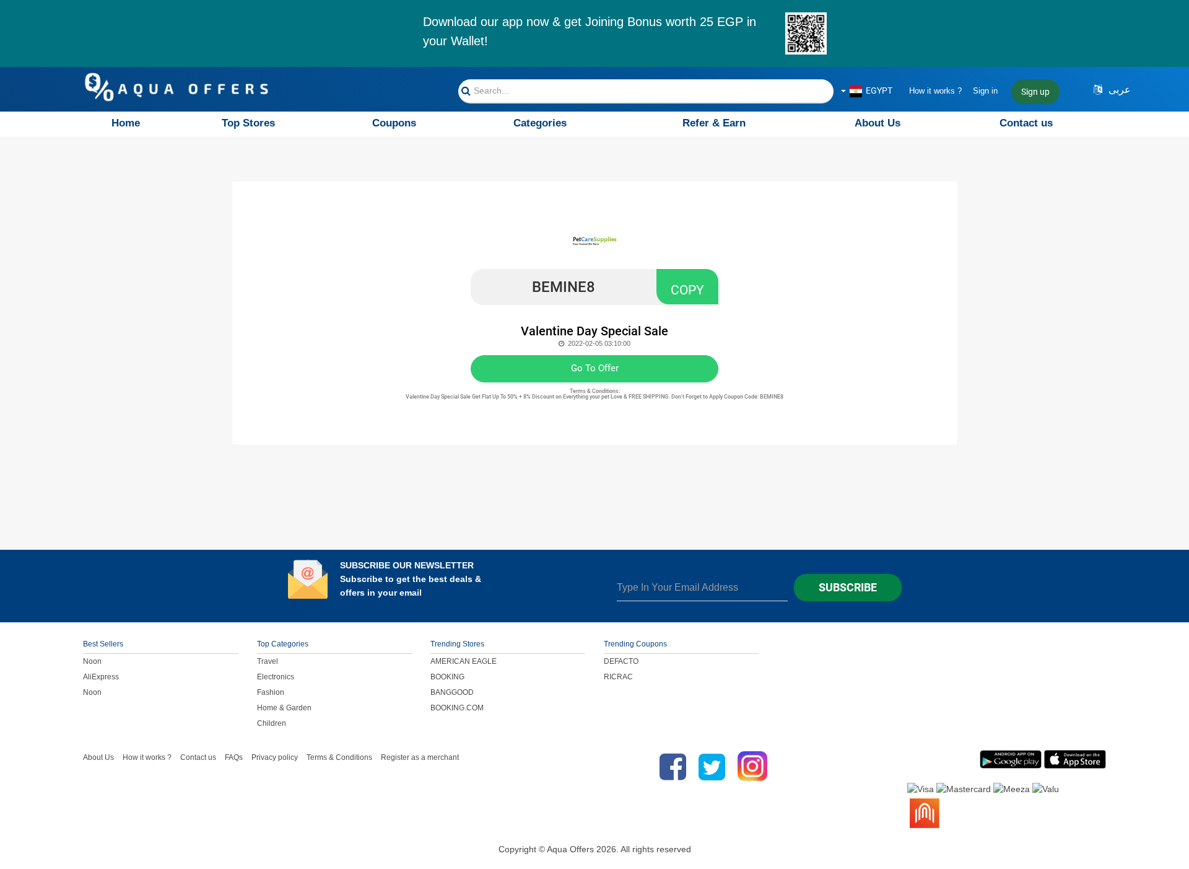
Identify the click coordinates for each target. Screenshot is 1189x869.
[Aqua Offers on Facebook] (669, 766)
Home (125, 123)
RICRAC (618, 677)
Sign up (1035, 92)
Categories (540, 123)
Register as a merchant (420, 757)
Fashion (270, 692)
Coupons (394, 123)
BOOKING (447, 677)
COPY (687, 290)
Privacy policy (274, 757)
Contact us (1026, 123)
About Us (877, 123)
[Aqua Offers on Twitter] (712, 766)
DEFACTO (621, 661)
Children (271, 723)
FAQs (234, 757)
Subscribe (848, 587)
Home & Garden (284, 708)
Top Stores (248, 123)
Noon (92, 661)
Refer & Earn (714, 123)
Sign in (985, 90)
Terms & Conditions (339, 757)
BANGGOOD (452, 692)
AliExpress (101, 677)
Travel (267, 661)
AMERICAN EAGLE (463, 661)
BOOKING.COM (457, 708)
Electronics (275, 677)
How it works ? (935, 90)
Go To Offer (595, 368)
